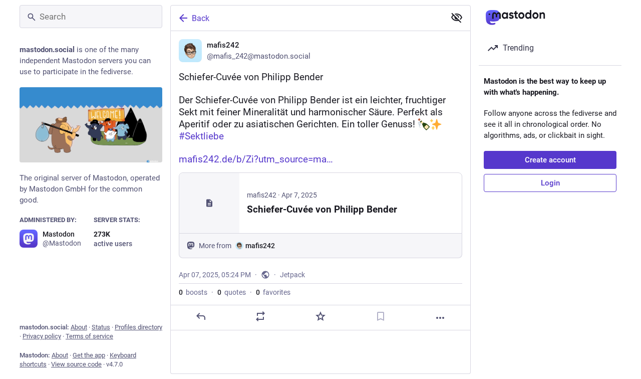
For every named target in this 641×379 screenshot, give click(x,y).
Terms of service (89, 336)
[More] (440, 318)
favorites (273, 292)
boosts (193, 292)
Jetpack (292, 275)
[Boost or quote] (260, 316)
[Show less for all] (456, 18)
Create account (550, 159)
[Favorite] (320, 316)
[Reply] (201, 316)
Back (200, 18)
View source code (76, 364)
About (79, 327)
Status (101, 327)
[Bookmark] (381, 316)
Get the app (89, 355)
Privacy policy (42, 336)
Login (550, 182)
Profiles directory (138, 327)
